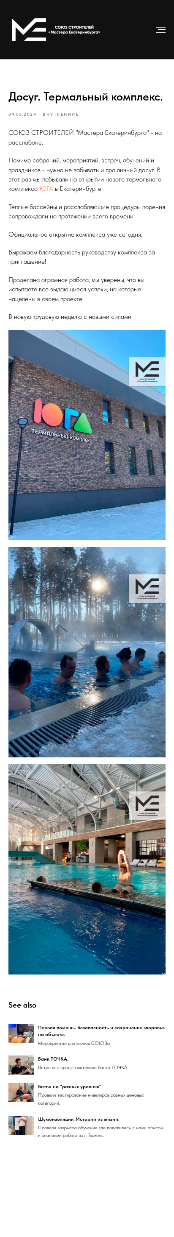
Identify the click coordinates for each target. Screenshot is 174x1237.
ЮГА (46, 188)
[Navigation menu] (161, 30)
